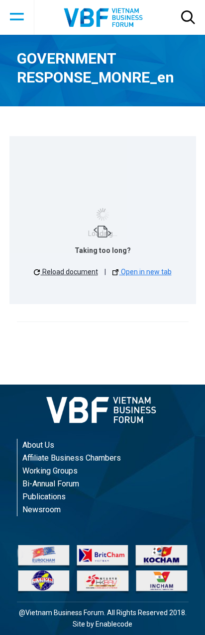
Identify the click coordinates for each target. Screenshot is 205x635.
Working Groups (50, 471)
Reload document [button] (69, 272)
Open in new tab (145, 272)
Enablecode (114, 624)
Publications (44, 496)
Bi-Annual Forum (50, 483)
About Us (38, 445)
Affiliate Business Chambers (71, 458)
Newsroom (41, 509)
